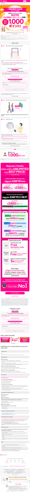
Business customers (13, 469)
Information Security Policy (19, 470)
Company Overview (6, 469)
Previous (1, 343)
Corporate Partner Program (20, 469)
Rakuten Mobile (1, 1)
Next (28, 343)
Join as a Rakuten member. (14, 145)
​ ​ (14, 100)
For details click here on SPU (9, 302)
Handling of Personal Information (10, 470)
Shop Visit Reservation (15, 76)
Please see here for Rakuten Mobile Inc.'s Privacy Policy (8, 414)
